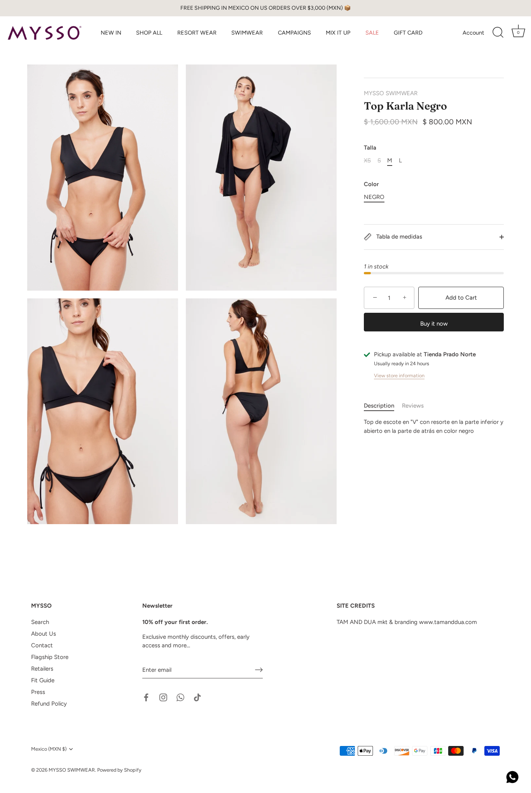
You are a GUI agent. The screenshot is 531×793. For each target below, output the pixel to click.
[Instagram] (163, 697)
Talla (370, 147)
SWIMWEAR (247, 32)
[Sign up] (259, 670)
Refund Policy (49, 703)
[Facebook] (146, 697)
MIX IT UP (338, 32)
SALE (372, 32)
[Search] (498, 32)
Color (371, 184)
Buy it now (434, 323)
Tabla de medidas (398, 236)
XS (367, 160)
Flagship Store (49, 657)
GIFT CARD (408, 32)
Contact (42, 645)
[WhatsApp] (180, 697)
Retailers (42, 668)
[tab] (383, 405)
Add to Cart (461, 298)
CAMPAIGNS (294, 32)
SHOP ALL (149, 32)
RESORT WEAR (197, 32)
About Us (43, 633)
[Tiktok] (197, 697)
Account (473, 32)
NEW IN (111, 32)
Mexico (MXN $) (48, 749)
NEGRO (374, 196)
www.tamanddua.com (448, 622)
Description (379, 405)
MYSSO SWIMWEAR (390, 93)
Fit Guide (42, 680)
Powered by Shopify (119, 770)
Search (40, 622)
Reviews (413, 405)
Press (38, 691)
